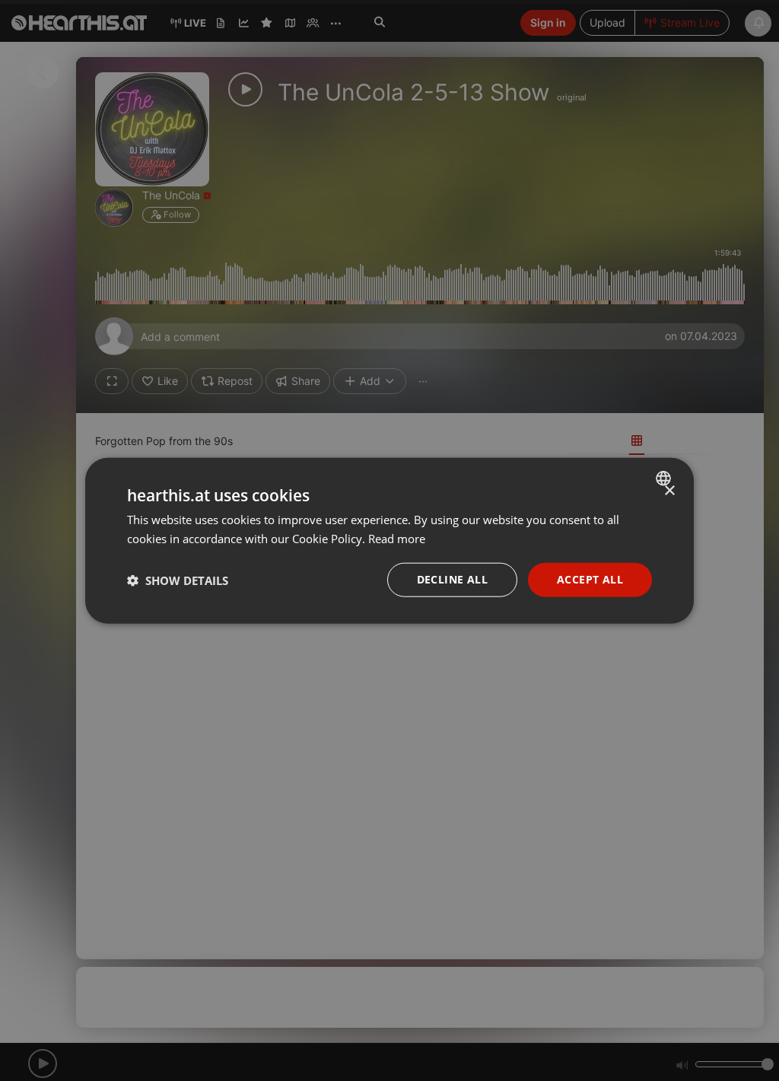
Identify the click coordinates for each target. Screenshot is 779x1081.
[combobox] (665, 477)
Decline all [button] (452, 579)
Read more (396, 537)
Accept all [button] (590, 579)
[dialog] (389, 540)
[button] (177, 579)
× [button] (669, 490)
